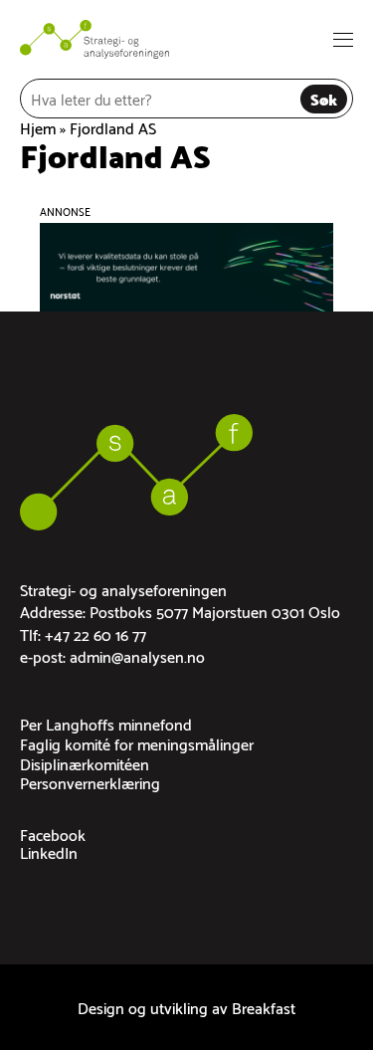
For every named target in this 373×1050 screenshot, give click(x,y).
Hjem (38, 126)
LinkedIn (49, 851)
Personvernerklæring (90, 781)
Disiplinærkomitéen (84, 762)
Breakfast (263, 1006)
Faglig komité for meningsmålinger (137, 743)
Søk (323, 98)
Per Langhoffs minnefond (106, 723)
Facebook (53, 833)
